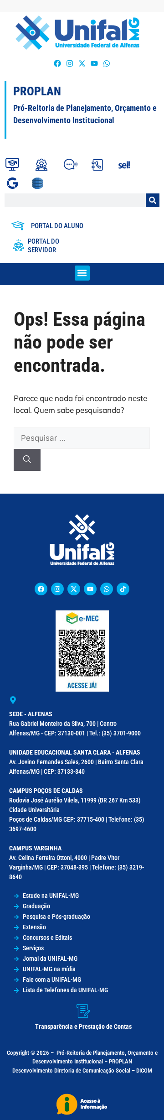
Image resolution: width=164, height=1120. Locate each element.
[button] (82, 273)
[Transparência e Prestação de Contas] (83, 1011)
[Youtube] (94, 63)
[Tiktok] (123, 589)
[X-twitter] (81, 63)
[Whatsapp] (106, 63)
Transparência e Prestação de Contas (83, 1026)
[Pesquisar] (152, 200)
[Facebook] (57, 63)
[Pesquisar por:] (82, 438)
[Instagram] (69, 63)
